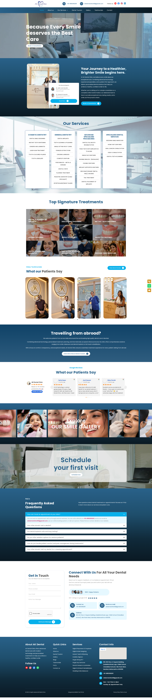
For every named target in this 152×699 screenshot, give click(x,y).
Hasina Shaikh (93, 380)
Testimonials (99, 10)
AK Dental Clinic (37, 382)
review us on (36, 391)
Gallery (88, 10)
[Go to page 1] (87, 397)
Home (42, 10)
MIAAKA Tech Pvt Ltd (79, 692)
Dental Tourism (77, 10)
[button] (37, 298)
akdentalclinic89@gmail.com (93, 4)
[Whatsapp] (149, 286)
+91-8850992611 (72, 4)
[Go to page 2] (88, 397)
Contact (109, 10)
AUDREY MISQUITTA (70, 380)
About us (51, 10)
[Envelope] (149, 290)
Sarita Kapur (117, 380)
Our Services (62, 10)
